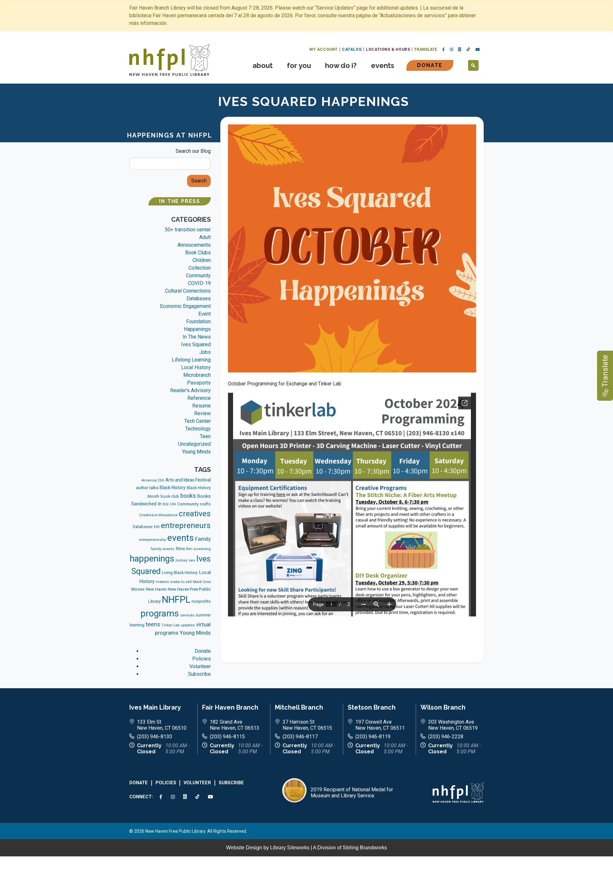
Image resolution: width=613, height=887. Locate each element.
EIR (157, 527)
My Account (323, 49)
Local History (196, 367)
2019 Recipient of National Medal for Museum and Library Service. (352, 792)
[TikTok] (468, 49)
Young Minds (196, 452)
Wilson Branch (442, 707)
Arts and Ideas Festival (188, 479)
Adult (205, 237)
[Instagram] (451, 50)
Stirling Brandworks (365, 847)
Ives (192, 560)
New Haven (156, 589)
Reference (199, 398)
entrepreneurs (186, 525)
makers (162, 581)
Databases (198, 298)
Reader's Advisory (190, 390)
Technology (198, 429)
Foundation (198, 321)
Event (204, 314)
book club (170, 496)
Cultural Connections (188, 291)
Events (382, 65)
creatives (195, 513)
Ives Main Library (155, 707)
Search (199, 181)
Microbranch (197, 375)
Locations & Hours (388, 49)
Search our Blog (193, 151)
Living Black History (180, 572)
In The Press (179, 201)
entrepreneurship (152, 540)
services (187, 615)
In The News (197, 337)
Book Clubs (198, 253)
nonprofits (201, 601)
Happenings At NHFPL (170, 135)
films (180, 548)
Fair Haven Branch (230, 707)
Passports (199, 383)
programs (159, 613)
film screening (198, 549)
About (263, 65)
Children (202, 260)
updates (188, 625)
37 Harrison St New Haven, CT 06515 (307, 725)
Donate (430, 65)
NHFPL (176, 599)
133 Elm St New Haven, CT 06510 (161, 725)
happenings (152, 559)
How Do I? (341, 65)
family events (162, 549)
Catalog (352, 49)
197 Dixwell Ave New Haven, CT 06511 (380, 725)
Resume (201, 406)
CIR (173, 504)
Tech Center (197, 421)
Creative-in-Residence (158, 515)
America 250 (152, 480)
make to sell (181, 581)
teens (153, 624)
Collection (199, 268)
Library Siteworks (289, 847)
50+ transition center (188, 230)
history (181, 560)
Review (202, 413)
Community (198, 275)
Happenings (197, 329)
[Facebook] (443, 50)
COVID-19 (199, 283)
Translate (425, 49)
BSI (166, 504)
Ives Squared (196, 344)
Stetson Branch (372, 707)
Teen (205, 436)
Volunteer (200, 666)
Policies (201, 659)
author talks (147, 487)
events (180, 538)
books (188, 495)
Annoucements (194, 245)
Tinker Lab (170, 625)
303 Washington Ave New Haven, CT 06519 (453, 725)
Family (203, 539)
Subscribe (199, 674)
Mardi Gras (202, 582)
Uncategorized (194, 444)
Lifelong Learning (191, 360)
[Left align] (169, 59)
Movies (138, 589)
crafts (205, 504)
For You (299, 65)
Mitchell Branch (299, 707)
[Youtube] (477, 50)
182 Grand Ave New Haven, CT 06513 (234, 725)
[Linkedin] (459, 49)
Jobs (205, 352)
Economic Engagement (185, 306)
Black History (172, 487)
